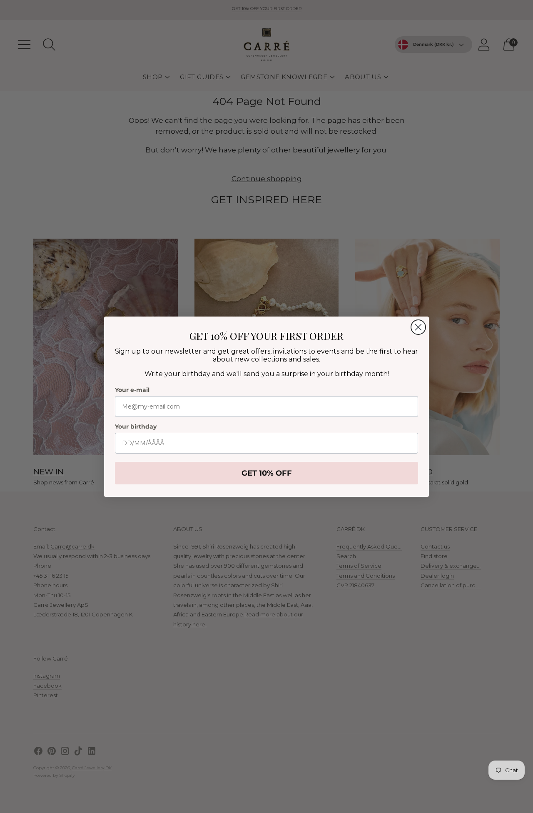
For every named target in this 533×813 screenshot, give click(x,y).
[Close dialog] (418, 327)
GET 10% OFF (267, 473)
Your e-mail (132, 390)
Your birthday (136, 426)
